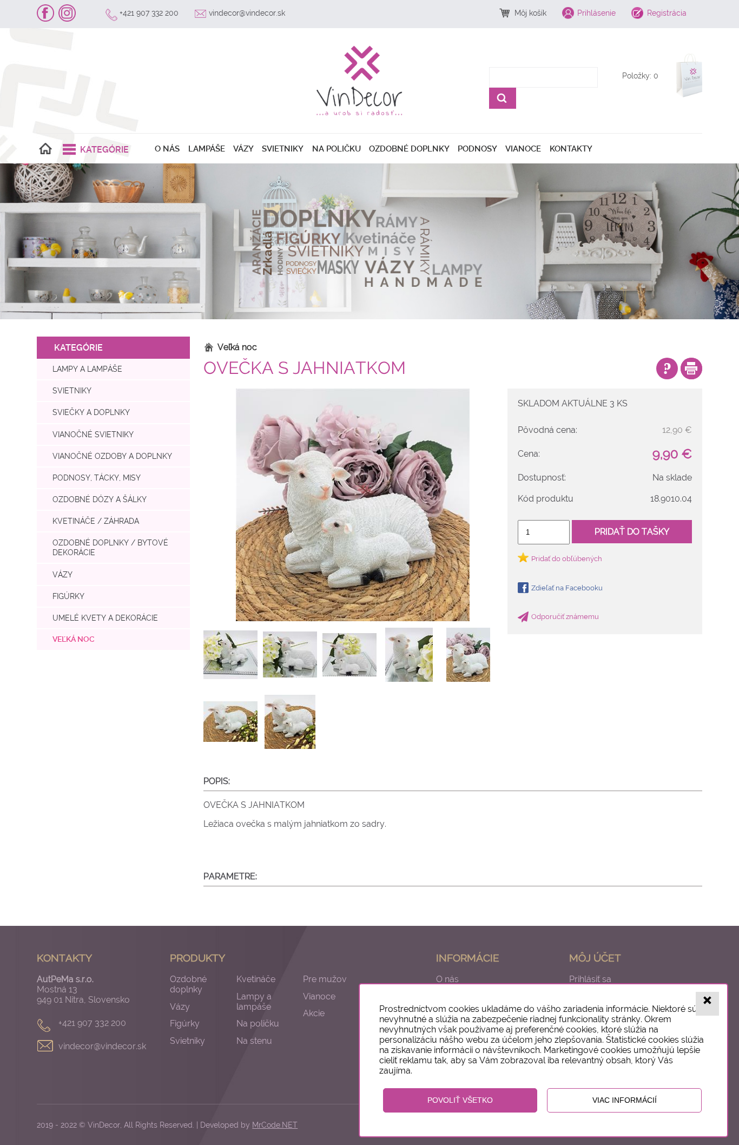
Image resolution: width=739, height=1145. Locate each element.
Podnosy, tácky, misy (96, 477)
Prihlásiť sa (590, 979)
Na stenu (254, 1041)
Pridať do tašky (632, 532)
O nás (167, 149)
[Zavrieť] (707, 1003)
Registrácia (667, 12)
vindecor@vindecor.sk (247, 12)
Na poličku (336, 149)
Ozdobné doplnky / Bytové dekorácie (110, 547)
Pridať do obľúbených (566, 559)
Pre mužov (325, 979)
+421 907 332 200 (149, 12)
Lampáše (206, 149)
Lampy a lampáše (87, 368)
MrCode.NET (275, 1124)
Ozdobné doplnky (409, 149)
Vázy (243, 149)
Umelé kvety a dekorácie (105, 617)
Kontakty (571, 149)
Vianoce (523, 149)
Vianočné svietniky (93, 434)
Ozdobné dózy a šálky (99, 499)
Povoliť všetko (460, 1100)
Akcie (314, 1013)
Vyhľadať (502, 98)
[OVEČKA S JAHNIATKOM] (353, 505)
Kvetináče (255, 979)
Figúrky (68, 596)
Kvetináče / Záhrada (95, 520)
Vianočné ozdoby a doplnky (112, 455)
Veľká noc (73, 639)
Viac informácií (624, 1100)
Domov (45, 148)
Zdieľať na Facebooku (567, 588)
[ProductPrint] (691, 368)
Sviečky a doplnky (91, 412)
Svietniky (282, 149)
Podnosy (477, 149)
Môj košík (530, 12)
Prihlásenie (596, 12)
